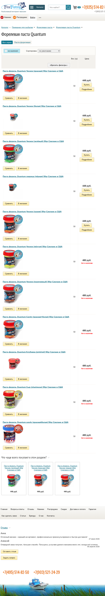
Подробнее (87, 89)
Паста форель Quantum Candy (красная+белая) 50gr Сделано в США (36, 317)
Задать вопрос (9, 558)
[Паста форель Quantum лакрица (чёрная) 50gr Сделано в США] (13, 189)
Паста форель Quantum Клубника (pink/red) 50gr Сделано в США (34, 352)
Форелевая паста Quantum (68, 27)
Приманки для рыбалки (22, 27)
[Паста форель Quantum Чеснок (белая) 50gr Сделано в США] (13, 118)
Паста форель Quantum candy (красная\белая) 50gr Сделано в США (35, 422)
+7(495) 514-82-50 (16, 572)
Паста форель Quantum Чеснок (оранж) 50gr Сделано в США (32, 211)
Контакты (51, 516)
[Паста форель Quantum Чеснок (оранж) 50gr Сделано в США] (13, 224)
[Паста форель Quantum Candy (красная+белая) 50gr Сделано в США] (13, 329)
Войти (32, 17)
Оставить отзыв (9, 551)
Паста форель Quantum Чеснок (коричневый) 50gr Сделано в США (35, 282)
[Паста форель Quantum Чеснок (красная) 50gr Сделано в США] (13, 83)
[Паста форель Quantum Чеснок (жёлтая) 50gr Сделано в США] (13, 259)
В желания (22, 98)
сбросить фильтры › (59, 65)
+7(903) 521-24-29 (46, 572)
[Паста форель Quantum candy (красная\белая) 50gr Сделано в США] (13, 433)
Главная (4, 509)
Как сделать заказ (9, 516)
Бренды (32, 516)
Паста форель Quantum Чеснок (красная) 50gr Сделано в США (33, 71)
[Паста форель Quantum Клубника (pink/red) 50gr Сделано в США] (13, 364)
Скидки (64, 509)
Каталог (4, 27)
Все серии (7, 42)
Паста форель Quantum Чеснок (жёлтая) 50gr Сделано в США (32, 246)
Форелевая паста (44, 27)
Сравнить (9, 98)
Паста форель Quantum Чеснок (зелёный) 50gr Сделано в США (33, 141)
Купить (87, 85)
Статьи (23, 516)
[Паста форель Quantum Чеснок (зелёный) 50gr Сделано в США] (13, 153)
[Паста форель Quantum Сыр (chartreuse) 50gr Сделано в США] (13, 399)
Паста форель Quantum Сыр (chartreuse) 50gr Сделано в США (33, 387)
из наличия (13, 51)
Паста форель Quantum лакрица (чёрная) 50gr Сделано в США (33, 176)
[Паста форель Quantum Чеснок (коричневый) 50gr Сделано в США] (13, 294)
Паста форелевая (22, 42)
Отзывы (30, 509)
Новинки (7, 17)
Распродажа (22, 17)
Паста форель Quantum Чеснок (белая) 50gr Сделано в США (32, 106)
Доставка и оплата (77, 509)
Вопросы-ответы (17, 509)
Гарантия (92, 509)
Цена (87, 59)
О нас (41, 516)
